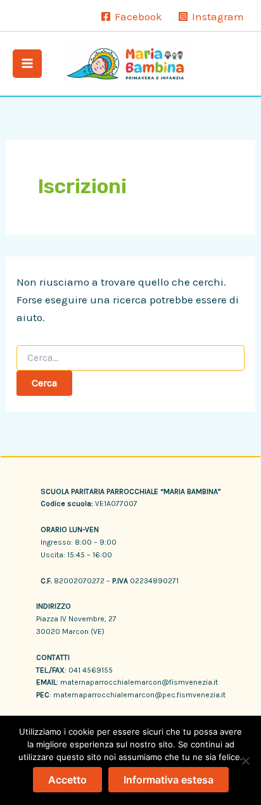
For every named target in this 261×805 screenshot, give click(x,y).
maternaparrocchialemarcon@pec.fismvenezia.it (139, 694)
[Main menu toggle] (27, 64)
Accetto (67, 779)
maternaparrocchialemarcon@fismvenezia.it (139, 682)
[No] (245, 760)
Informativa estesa (168, 779)
